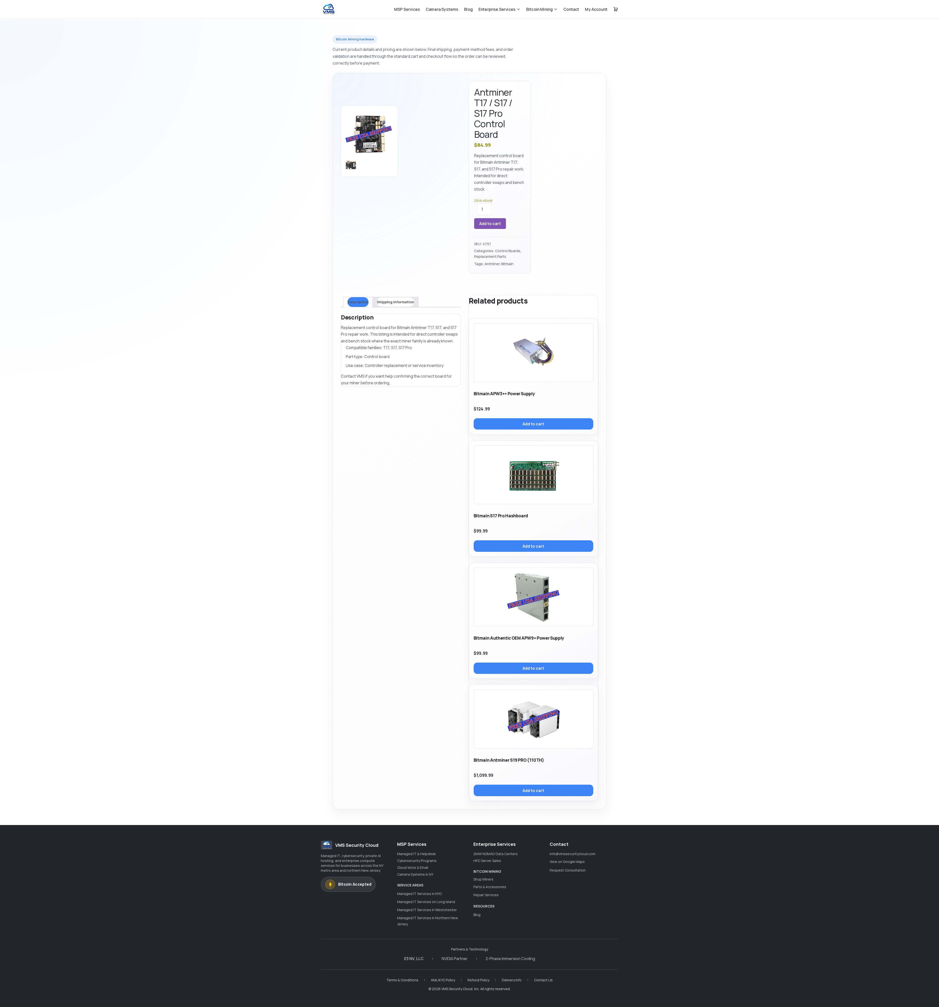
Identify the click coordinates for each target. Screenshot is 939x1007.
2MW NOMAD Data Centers (495, 853)
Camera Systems (442, 9)
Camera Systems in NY (415, 874)
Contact (571, 9)
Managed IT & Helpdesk (416, 853)
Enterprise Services (497, 9)
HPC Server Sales (487, 860)
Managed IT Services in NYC (419, 893)
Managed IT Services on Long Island (426, 901)
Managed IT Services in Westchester (427, 909)
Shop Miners (483, 879)
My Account (596, 9)
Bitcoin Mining (539, 9)
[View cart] (615, 9)
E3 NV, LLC (414, 958)
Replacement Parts (490, 256)
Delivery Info (512, 980)
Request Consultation (568, 870)
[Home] (328, 9)
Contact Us (543, 980)
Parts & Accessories (489, 886)
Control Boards (507, 250)
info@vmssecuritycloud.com (572, 853)
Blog (468, 9)
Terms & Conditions (402, 980)
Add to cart (490, 223)
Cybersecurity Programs (416, 860)
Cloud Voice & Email (412, 867)
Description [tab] (358, 301)
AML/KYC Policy (443, 980)
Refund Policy (478, 980)
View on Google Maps (567, 861)
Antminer (492, 263)
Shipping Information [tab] (395, 301)
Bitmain (507, 263)
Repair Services (486, 895)
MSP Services (407, 9)
